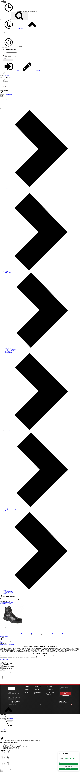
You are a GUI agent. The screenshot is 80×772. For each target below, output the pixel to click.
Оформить (11, 718)
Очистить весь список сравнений (6, 602)
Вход (18, 70)
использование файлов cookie (69, 758)
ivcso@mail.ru (50, 689)
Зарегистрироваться (4, 90)
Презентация (26, 689)
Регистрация (37, 70)
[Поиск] (19, 16)
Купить (1, 642)
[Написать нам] (15, 699)
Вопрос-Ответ (36, 689)
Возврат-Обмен (8, 105)
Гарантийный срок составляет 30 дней (7, 644)
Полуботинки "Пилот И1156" (5, 603)
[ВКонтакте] (9, 699)
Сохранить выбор (68, 768)
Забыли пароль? (6, 75)
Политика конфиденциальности (45, 704)
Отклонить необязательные (68, 766)
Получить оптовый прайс (65, 693)
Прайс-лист (5, 102)
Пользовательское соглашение (34, 704)
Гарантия (36, 690)
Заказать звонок (65, 695)
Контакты (4, 106)
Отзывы (25, 690)
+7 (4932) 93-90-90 (6, 35)
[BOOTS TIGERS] (11, 688)
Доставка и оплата (8, 104)
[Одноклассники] (13, 699)
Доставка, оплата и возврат (8, 103)
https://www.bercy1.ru (4, 659)
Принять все (68, 764)
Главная (4, 98)
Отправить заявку (3, 61)
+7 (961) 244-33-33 (20, 28)
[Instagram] (11, 699)
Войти (2, 75)
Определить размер (8, 94)
